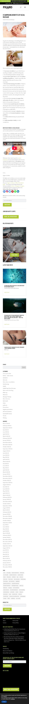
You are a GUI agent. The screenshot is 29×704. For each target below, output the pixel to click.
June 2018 (5, 527)
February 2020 (6, 497)
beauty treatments (15, 572)
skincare (20, 594)
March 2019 (5, 510)
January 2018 (6, 537)
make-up (21, 585)
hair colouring (16, 579)
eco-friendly (5, 574)
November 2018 (6, 518)
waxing (4, 598)
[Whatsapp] (15, 191)
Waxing (4, 417)
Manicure (5, 394)
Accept (4, 701)
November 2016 (6, 567)
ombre (17, 592)
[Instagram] (7, 191)
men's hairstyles (16, 587)
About (4, 620)
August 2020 (6, 484)
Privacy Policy (16, 622)
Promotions (6, 407)
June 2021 (5, 465)
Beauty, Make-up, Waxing (8, 653)
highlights (17, 581)
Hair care (5, 380)
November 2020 (7, 478)
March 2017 (5, 558)
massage (10, 587)
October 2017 (6, 543)
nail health (12, 592)
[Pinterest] (12, 191)
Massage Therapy (7, 396)
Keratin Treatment (6, 585)
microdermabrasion (14, 589)
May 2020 (5, 491)
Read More (15, 255)
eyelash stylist (20, 574)
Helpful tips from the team (10, 320)
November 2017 (6, 541)
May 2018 (5, 529)
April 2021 (5, 470)
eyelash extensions (13, 574)
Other (17, 320)
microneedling (22, 589)
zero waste (18, 598)
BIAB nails (22, 572)
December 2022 (7, 442)
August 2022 (6, 451)
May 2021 (5, 467)
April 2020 (5, 493)
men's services (6, 589)
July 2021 (5, 463)
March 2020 (6, 495)
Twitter (12, 186)
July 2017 (5, 550)
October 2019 (6, 503)
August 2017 (6, 548)
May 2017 (5, 554)
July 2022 (5, 453)
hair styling (5, 581)
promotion (5, 594)
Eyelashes (5, 377)
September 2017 (7, 545)
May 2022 (5, 457)
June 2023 (5, 432)
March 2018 (5, 533)
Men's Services (6, 399)
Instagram (17, 186)
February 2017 (6, 560)
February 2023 (6, 438)
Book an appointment (10, 216)
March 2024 (6, 423)
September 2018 (7, 522)
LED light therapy (15, 585)
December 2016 (6, 564)
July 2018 (5, 524)
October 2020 (6, 480)
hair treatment (11, 581)
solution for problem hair (14, 596)
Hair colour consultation (9, 382)
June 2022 (5, 455)
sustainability (22, 596)
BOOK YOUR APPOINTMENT (11, 689)
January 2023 (6, 440)
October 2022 (6, 446)
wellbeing (13, 598)
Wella (9, 598)
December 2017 (6, 539)
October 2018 (6, 520)
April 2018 (5, 531)
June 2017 (5, 552)
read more (6, 292)
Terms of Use (15, 620)
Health (4, 19)
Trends (4, 415)
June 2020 (5, 489)
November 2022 (7, 444)
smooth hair (5, 596)
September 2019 (7, 505)
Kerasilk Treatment (15, 583)
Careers (4, 622)
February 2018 (6, 535)
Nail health (5, 401)
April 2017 (5, 556)
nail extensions (6, 592)
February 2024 (6, 425)
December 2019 (6, 501)
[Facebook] (4, 191)
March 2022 (6, 461)
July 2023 (5, 430)
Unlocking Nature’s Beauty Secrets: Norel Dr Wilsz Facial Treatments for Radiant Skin (14, 235)
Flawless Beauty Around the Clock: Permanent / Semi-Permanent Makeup (14, 348)
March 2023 (6, 436)
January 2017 (6, 562)
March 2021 (5, 472)
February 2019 (6, 512)
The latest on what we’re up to (19, 1)
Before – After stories (8, 375)
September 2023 (7, 427)
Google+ (22, 186)
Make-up (6, 349)
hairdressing (23, 579)
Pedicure (21, 592)
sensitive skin (14, 594)
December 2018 (6, 516)
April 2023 (5, 434)
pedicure (5, 405)
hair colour (11, 579)
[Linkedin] (18, 191)
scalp (10, 594)
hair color (5, 579)
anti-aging (8, 572)
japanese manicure (6, 583)
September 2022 (7, 448)
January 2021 (6, 474)
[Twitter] (10, 191)
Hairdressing (7, 288)
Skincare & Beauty (10, 19)
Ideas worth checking (8, 390)
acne (4, 572)
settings (13, 699)
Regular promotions (8, 409)
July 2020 (5, 486)
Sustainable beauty (14, 288)
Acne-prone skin (7, 373)
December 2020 (7, 476)
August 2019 (6, 508)
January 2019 (6, 514)
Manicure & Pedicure (7, 650)
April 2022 (5, 459)
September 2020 (7, 482)
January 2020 (6, 499)
